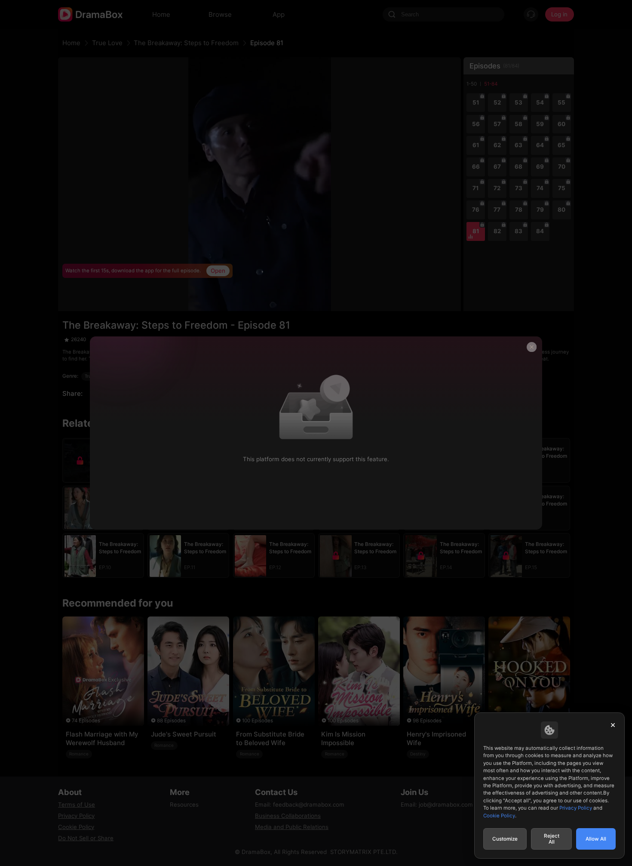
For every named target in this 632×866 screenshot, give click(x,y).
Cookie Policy (499, 816)
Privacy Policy (575, 808)
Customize (505, 839)
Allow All (596, 839)
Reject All (551, 839)
